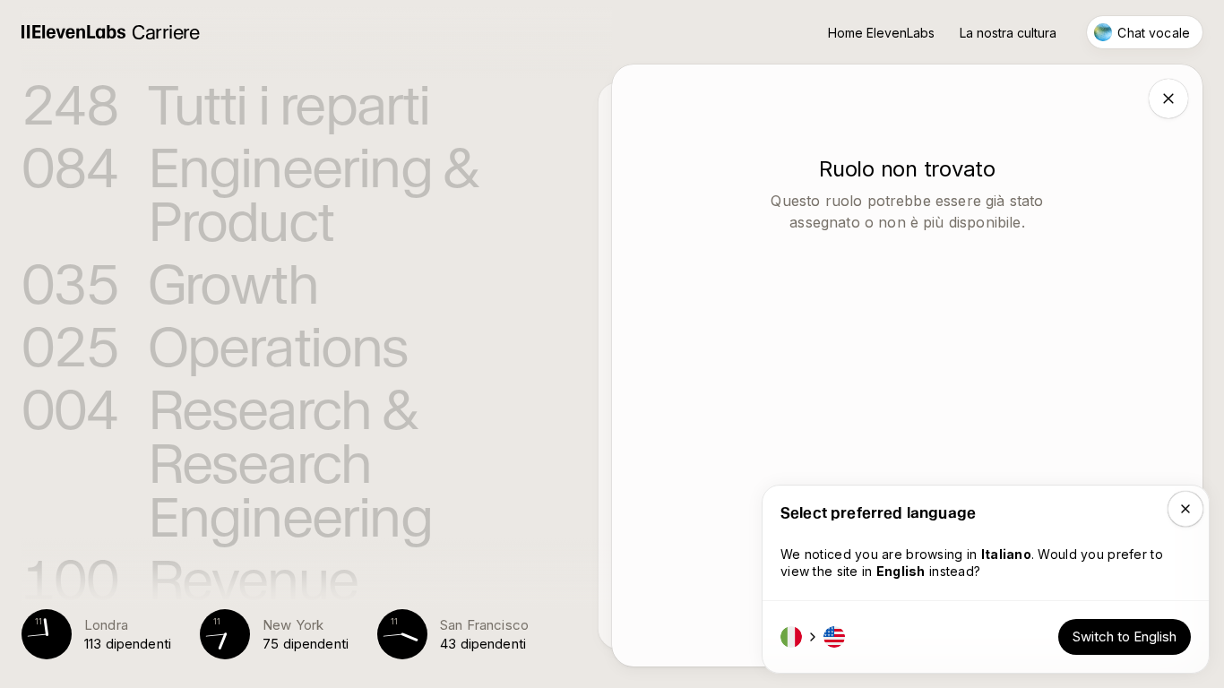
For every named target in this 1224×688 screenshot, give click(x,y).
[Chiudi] (1168, 98)
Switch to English (1125, 636)
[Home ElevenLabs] (74, 33)
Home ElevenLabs (881, 32)
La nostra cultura (1008, 32)
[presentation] (317, 304)
